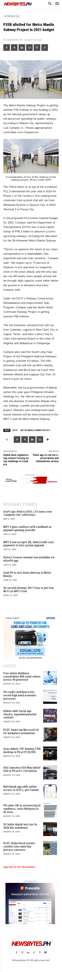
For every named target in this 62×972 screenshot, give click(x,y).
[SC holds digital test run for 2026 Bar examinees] (50, 829)
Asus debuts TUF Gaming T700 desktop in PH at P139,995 (22, 750)
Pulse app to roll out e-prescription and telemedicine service (46, 458)
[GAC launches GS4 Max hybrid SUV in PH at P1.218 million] (50, 772)
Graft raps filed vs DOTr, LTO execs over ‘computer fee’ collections (27, 513)
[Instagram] (22, 953)
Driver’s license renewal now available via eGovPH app (29, 559)
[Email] (29, 47)
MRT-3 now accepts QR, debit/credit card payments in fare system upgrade (28, 543)
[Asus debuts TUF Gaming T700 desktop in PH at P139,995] (50, 754)
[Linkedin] (22, 47)
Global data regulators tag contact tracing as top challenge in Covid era (16, 459)
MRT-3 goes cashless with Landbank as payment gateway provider (27, 528)
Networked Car (11, 16)
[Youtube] (45, 953)
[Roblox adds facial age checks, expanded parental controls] (50, 716)
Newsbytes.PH (14, 40)
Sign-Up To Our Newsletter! (19, 867)
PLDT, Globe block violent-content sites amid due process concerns (19, 846)
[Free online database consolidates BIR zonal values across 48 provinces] (50, 678)
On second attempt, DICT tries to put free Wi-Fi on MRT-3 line (28, 589)
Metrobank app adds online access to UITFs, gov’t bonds (21, 788)
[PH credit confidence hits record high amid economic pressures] (50, 697)
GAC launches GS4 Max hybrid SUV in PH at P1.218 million (21, 769)
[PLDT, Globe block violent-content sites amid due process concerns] (50, 848)
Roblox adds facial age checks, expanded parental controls (19, 714)
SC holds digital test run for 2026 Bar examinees (20, 826)
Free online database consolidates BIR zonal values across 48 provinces (22, 676)
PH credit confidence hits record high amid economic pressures (19, 695)
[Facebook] (6, 47)
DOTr (14, 430)
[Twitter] (14, 47)
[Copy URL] (44, 47)
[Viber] (37, 47)
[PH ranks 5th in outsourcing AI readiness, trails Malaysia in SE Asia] (50, 810)
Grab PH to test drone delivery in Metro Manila (27, 574)
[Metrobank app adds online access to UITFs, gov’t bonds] (50, 791)
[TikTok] (34, 953)
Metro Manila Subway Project (36, 430)
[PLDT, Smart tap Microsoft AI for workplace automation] (50, 735)
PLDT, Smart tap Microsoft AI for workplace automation (21, 731)
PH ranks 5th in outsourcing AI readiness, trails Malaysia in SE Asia (22, 809)
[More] (47, 439)
